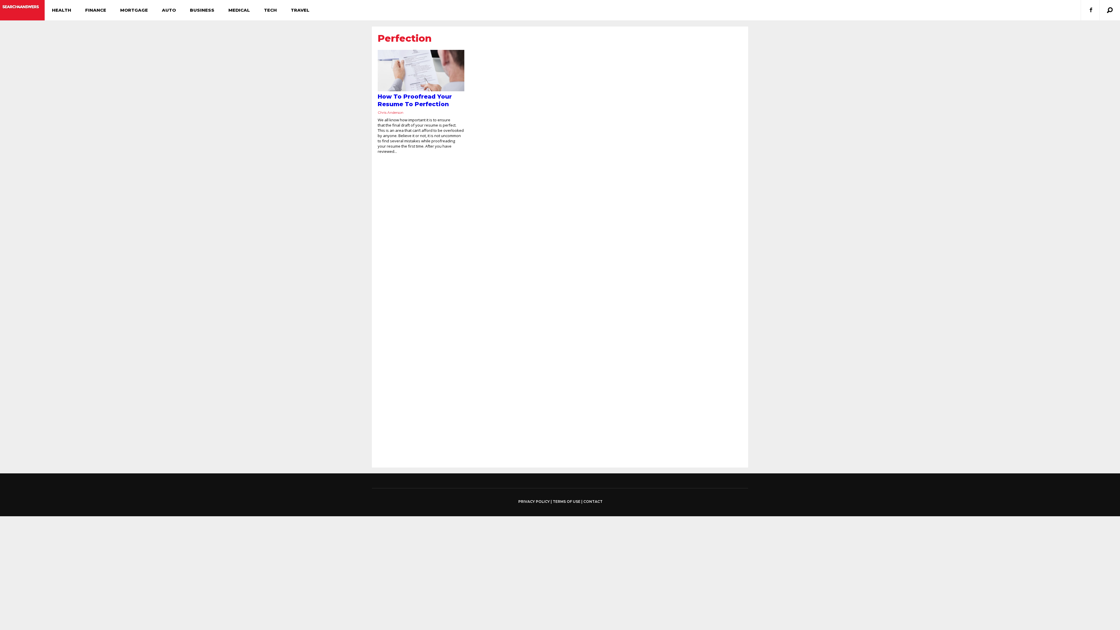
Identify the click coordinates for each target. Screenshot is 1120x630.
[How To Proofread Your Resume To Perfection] (421, 70)
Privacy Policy (534, 501)
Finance (95, 10)
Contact (593, 501)
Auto (169, 10)
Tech (270, 10)
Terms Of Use (566, 501)
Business (202, 10)
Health (61, 10)
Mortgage (134, 10)
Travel (300, 10)
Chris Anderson (390, 112)
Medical (239, 10)
